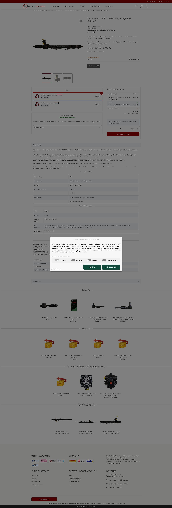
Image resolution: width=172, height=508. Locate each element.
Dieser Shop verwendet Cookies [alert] (86, 240)
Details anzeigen (56, 269)
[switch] (57, 260)
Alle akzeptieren (111, 267)
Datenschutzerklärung (58, 256)
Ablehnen (92, 267)
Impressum (68, 256)
